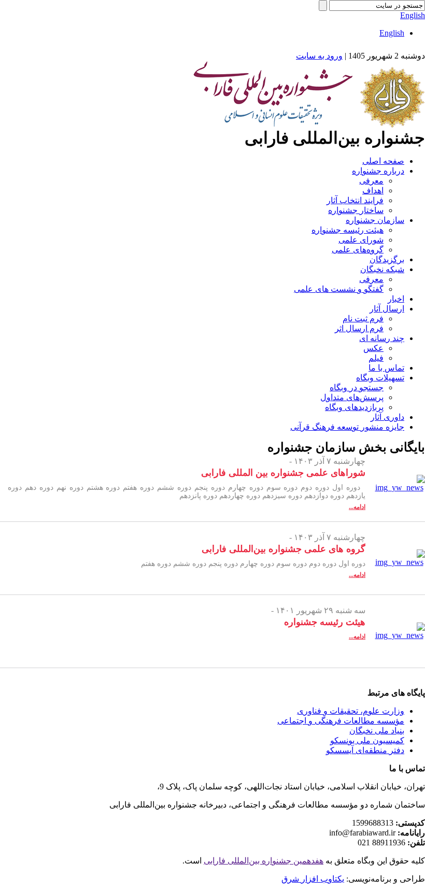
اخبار (396, 298)
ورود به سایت (319, 55)
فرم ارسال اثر (359, 328)
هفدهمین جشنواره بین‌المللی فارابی (263, 860)
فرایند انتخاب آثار (355, 200)
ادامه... (357, 507)
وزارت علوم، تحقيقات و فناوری (350, 710)
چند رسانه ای (381, 338)
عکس (373, 348)
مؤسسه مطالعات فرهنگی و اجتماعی (340, 720)
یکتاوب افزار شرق (312, 878)
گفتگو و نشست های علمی (339, 289)
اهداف (373, 190)
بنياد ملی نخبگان (376, 730)
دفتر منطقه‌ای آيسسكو (365, 750)
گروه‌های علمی (358, 249)
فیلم (376, 357)
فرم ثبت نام (363, 318)
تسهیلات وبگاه (380, 377)
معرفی (371, 180)
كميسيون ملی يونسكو (367, 740)
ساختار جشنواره (356, 210)
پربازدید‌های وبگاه (354, 407)
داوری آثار (387, 417)
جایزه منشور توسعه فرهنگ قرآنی (347, 426)
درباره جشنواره (378, 170)
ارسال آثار (387, 308)
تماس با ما (386, 367)
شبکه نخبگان (382, 269)
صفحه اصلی (383, 161)
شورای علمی (361, 239)
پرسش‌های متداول (352, 397)
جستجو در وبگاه (357, 387)
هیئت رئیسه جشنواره (347, 229)
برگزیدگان (387, 259)
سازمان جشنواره (375, 220)
